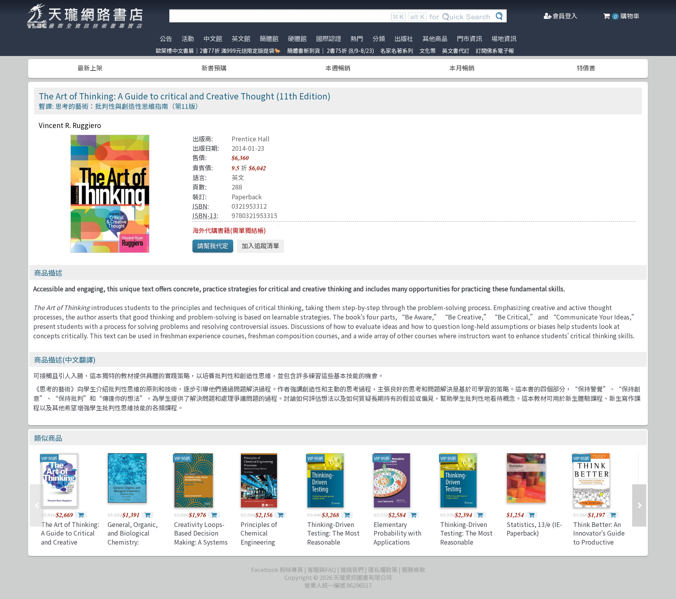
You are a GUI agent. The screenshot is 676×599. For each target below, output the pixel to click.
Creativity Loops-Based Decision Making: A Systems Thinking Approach (201, 537)
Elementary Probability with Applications (397, 533)
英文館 (241, 38)
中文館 (212, 38)
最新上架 (89, 67)
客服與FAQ (321, 569)
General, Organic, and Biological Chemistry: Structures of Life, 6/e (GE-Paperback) (135, 542)
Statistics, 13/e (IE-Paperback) (534, 529)
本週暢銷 (338, 67)
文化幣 (427, 50)
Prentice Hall (251, 138)
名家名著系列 (396, 50)
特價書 (586, 67)
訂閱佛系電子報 (495, 50)
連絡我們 (352, 569)
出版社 (403, 38)
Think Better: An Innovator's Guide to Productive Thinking (599, 537)
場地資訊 (503, 38)
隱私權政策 (382, 569)
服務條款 (413, 569)
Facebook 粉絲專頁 (277, 569)
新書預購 (214, 67)
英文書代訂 (455, 50)
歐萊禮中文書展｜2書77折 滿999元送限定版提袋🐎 (218, 50)
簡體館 (269, 38)
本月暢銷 (462, 67)
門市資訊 (469, 38)
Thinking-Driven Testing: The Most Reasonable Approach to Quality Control (336, 542)
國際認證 (328, 38)
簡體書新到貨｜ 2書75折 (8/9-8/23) (330, 50)
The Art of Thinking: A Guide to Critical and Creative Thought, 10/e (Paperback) (70, 542)
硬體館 (297, 38)
